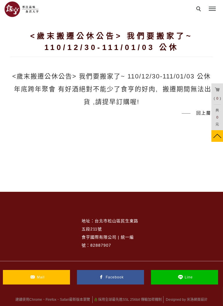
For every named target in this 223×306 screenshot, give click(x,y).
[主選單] (212, 9)
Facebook (115, 277)
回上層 (203, 112)
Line (189, 277)
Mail (41, 277)
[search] (199, 9)
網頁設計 (201, 300)
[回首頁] (21, 9)
